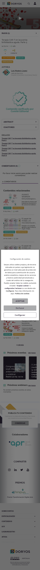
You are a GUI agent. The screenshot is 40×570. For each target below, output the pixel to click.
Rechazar (20, 308)
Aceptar (20, 301)
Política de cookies (22, 294)
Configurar (20, 315)
